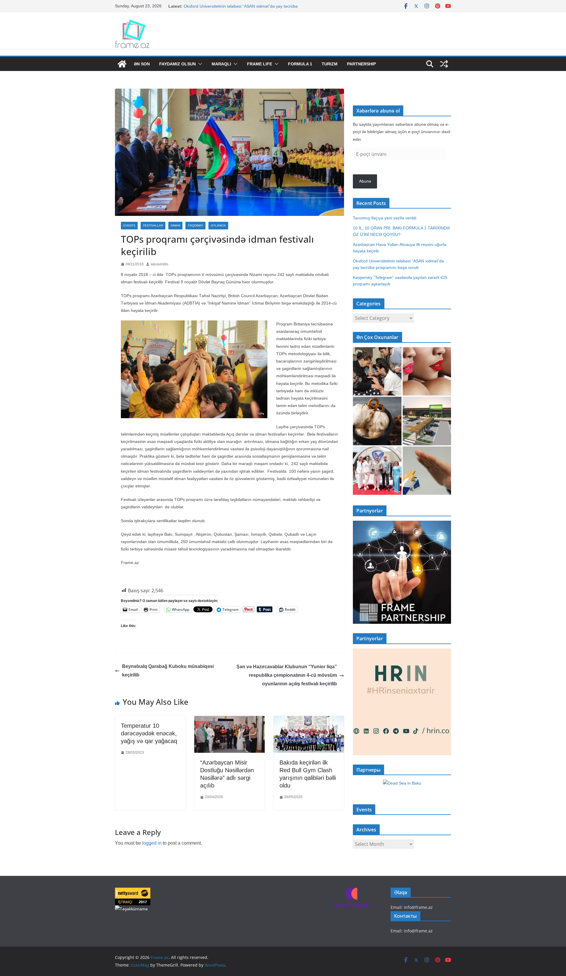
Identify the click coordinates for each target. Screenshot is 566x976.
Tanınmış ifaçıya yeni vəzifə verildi (384, 218)
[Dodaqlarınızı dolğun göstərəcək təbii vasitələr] (427, 371)
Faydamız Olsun (177, 64)
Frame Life (259, 64)
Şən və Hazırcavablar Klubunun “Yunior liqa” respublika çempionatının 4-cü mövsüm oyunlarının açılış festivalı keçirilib (286, 675)
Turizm (330, 64)
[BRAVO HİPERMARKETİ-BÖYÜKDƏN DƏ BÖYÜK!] (427, 421)
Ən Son (142, 64)
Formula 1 (300, 64)
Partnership (361, 64)
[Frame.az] (122, 64)
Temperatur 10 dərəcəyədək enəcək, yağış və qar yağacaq (149, 733)
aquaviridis (159, 264)
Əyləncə (218, 225)
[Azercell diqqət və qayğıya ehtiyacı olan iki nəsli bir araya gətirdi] (377, 371)
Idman (175, 225)
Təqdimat (195, 225)
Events (129, 225)
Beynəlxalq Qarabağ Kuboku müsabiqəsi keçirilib (168, 670)
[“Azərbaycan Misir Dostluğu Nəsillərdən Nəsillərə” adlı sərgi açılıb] (229, 720)
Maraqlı (221, 64)
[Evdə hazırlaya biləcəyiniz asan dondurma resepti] (377, 421)
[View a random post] (444, 64)
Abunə (365, 181)
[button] (199, 64)
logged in (152, 843)
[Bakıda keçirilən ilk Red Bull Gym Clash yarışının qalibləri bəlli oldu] (309, 720)
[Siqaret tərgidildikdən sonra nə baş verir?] (427, 470)
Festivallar (153, 225)
